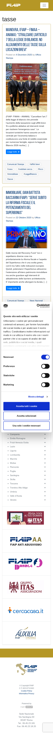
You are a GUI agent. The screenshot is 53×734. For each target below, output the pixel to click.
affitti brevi (35, 164)
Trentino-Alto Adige (19, 487)
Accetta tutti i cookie (26, 406)
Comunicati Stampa (15, 164)
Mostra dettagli (36, 396)
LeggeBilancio (31, 174)
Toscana (14, 483)
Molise (13, 463)
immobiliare (13, 174)
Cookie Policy (26, 691)
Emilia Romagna (17, 438)
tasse (10, 179)
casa (10, 169)
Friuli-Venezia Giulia (19, 442)
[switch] (45, 366)
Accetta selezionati (26, 416)
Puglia (13, 471)
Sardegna (14, 475)
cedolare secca (25, 169)
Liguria (13, 450)
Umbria (13, 491)
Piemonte (14, 467)
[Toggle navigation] (44, 5)
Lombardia (15, 455)
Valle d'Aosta (16, 496)
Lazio (12, 446)
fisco (41, 169)
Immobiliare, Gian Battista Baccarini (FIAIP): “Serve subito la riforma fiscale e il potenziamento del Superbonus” (26, 203)
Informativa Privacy (26, 694)
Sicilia (12, 479)
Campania (15, 434)
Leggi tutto (12, 152)
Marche (13, 459)
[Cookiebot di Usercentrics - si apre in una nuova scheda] (37, 306)
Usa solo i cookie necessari (26, 425)
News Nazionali (36, 301)
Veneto (13, 500)
